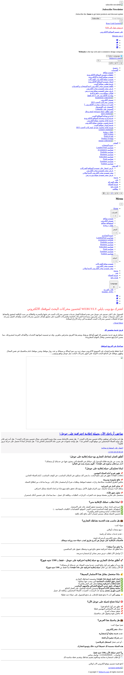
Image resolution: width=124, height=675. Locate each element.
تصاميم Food (108, 159)
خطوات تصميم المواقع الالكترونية (100, 75)
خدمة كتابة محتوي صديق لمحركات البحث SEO (94, 127)
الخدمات (114, 70)
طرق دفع (114, 187)
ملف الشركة (113, 182)
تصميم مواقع (108, 72)
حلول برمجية (108, 132)
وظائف (115, 189)
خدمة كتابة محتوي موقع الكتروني (100, 121)
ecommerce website (105, 240)
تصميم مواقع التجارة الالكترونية (101, 77)
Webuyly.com (104, 672)
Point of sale (108, 136)
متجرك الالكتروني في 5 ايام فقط (100, 95)
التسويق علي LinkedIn (104, 109)
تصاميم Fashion (107, 164)
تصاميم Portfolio (106, 152)
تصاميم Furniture (106, 161)
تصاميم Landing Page (104, 148)
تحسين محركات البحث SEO (102, 102)
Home (115, 208)
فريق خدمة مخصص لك (114, 330)
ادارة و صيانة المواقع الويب (102, 116)
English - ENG (107, 292)
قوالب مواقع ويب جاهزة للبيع (101, 93)
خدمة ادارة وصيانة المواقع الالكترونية (98, 118)
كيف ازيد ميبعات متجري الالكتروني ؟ (98, 105)
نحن (116, 180)
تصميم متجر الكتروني (104, 266)
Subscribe (95, 18)
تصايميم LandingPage (104, 238)
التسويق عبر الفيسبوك (104, 107)
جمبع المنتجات (107, 145)
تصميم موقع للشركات (104, 264)
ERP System (108, 134)
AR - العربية (108, 290)
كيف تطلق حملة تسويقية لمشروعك (99, 111)
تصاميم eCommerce (105, 150)
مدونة (116, 177)
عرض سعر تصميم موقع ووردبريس (99, 175)
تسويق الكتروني (107, 100)
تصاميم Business (106, 154)
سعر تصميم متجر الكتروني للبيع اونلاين (98, 173)
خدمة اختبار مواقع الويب (103, 125)
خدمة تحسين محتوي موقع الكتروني (99, 123)
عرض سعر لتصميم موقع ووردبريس (99, 91)
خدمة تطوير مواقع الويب (103, 84)
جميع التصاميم (107, 235)
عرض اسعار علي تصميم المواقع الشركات (96, 168)
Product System (107, 138)
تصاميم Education (106, 157)
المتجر (115, 143)
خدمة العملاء (113, 184)
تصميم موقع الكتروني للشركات (100, 79)
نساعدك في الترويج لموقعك (112, 346)
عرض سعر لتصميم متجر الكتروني (99, 89)
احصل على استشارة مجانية (112, 448)
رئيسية (115, 68)
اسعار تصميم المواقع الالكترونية (100, 82)
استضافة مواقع (107, 223)
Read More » (118, 323)
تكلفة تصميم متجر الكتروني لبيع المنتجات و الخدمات (92, 86)
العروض (115, 166)
